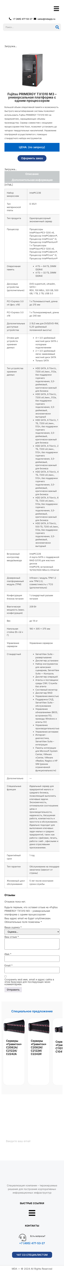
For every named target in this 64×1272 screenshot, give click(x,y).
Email (8, 965)
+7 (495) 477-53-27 (32, 1243)
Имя (7, 954)
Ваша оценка (13, 927)
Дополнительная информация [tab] (32, 179)
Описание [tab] (32, 173)
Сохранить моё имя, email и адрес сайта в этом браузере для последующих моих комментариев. (29, 981)
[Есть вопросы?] (22, 1237)
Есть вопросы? (37, 1236)
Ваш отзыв (11, 937)
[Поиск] (57, 27)
